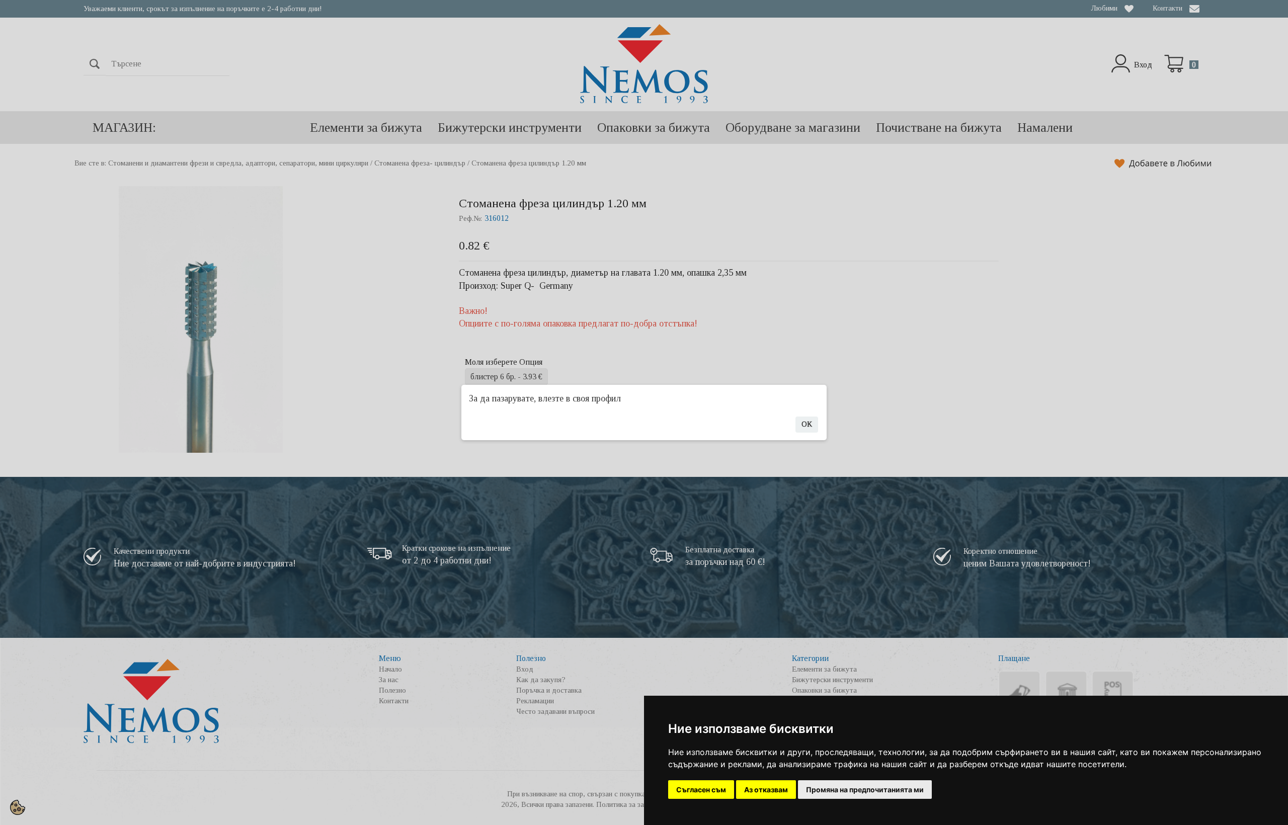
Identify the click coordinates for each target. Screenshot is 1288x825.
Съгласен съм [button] (701, 789)
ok (806, 424)
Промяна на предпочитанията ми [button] (865, 789)
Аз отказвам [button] (766, 789)
